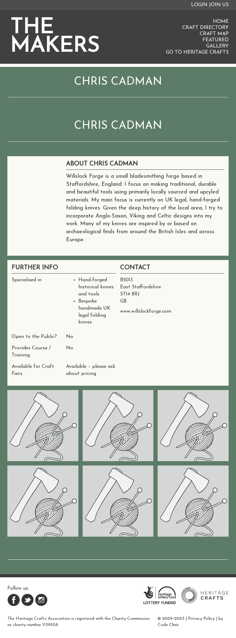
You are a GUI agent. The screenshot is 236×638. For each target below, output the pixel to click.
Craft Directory (205, 27)
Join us (219, 4)
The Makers (55, 36)
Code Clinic (168, 625)
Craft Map (214, 33)
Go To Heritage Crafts (197, 52)
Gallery (217, 46)
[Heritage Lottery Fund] (160, 594)
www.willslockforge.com (145, 311)
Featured (216, 40)
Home (221, 21)
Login (199, 4)
